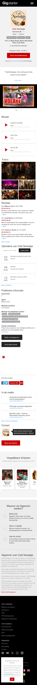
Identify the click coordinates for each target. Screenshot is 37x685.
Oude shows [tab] (25, 250)
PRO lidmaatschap (7, 616)
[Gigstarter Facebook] (2, 653)
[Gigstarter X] (12, 653)
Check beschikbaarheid (18, 55)
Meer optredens (6, 285)
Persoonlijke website (11, 344)
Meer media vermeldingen (9, 421)
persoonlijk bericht (16, 61)
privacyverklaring (8, 674)
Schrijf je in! (5, 610)
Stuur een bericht (11, 443)
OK (12, 679)
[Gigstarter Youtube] (7, 653)
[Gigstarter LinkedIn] (22, 653)
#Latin (28, 37)
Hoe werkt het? (6, 627)
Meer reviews (5, 242)
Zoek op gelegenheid (8, 635)
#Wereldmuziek (11, 37)
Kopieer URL (14, 383)
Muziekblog (5, 646)
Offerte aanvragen (7, 630)
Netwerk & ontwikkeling (9, 619)
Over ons (4, 643)
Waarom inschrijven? (8, 607)
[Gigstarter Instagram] (17, 653)
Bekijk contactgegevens (12, 337)
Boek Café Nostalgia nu (8, 592)
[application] (18, 125)
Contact (4, 649)
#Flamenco (21, 37)
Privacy (26, 662)
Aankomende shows (9, 250)
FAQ (2, 613)
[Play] (6, 125)
